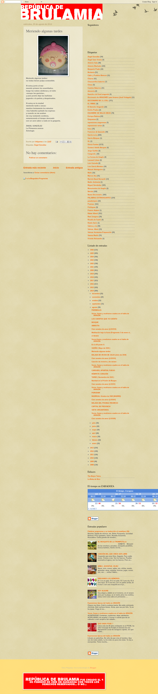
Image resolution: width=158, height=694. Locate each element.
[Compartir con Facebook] (68, 142)
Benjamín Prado (94, 69)
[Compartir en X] (66, 142)
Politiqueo (92, 207)
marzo (94, 436)
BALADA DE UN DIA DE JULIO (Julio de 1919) (109, 355)
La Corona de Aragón (96, 157)
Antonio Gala (93, 63)
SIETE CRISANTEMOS (100, 410)
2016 (92, 284)
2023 (92, 260)
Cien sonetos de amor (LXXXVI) (104, 358)
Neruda (90, 191)
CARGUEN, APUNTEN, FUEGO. (103, 370)
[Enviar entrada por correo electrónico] (56, 142)
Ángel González (40, 145)
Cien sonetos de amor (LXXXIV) (104, 400)
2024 (92, 257)
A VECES (95, 336)
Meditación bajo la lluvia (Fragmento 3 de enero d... (111, 332)
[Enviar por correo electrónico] (61, 142)
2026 (92, 250)
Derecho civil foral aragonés (98, 94)
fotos (89, 129)
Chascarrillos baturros (96, 82)
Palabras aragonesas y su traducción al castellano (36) (108, 531)
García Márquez (94, 138)
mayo (94, 430)
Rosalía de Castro (94, 220)
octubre (95, 300)
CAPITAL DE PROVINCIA (101, 406)
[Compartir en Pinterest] (70, 142)
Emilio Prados (93, 110)
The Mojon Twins (94, 476)
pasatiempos (92, 201)
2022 (92, 263)
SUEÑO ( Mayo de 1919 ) (101, 348)
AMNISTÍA (95, 326)
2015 (92, 287)
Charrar (90, 79)
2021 (92, 267)
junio (94, 426)
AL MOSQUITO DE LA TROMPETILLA (112, 542)
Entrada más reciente (34, 168)
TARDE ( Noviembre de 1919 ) (103, 377)
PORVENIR (96, 393)
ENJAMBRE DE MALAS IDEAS (99, 113)
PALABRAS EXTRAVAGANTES (99, 198)
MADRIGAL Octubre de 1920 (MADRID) (106, 396)
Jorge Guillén (93, 151)
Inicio (56, 168)
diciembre (96, 294)
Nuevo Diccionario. (95, 195)
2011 (92, 454)
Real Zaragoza (93, 217)
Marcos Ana (92, 176)
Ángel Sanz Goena (95, 60)
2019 (92, 274)
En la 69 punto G (98, 345)
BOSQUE (95, 322)
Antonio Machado (94, 66)
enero (94, 443)
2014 (92, 291)
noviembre (96, 297)
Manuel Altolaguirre (95, 169)
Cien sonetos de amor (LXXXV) (103, 384)
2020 (92, 270)
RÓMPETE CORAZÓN (100, 374)
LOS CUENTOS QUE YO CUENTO (104, 319)
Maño (90, 173)
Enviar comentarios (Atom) (45, 173)
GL (89, 141)
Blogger (93, 668)
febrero (95, 440)
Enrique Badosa (94, 116)
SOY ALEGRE (103, 591)
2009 (92, 461)
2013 (92, 448)
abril (94, 433)
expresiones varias (95, 126)
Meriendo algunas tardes (101, 351)
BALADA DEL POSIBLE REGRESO (105, 403)
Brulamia (91, 72)
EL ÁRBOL (92, 104)
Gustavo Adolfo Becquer (97, 147)
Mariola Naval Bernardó (97, 179)
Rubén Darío (92, 223)
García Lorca (92, 135)
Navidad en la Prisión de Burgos (104, 381)
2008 (92, 465)
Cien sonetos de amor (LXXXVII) (104, 329)
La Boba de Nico (94, 479)
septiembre (96, 304)
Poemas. (91, 204)
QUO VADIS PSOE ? (105, 624)
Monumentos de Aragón (97, 188)
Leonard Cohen (93, 160)
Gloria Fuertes (93, 144)
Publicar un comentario (38, 158)
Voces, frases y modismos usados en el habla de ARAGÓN (110, 613)
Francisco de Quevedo (96, 132)
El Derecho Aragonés (96, 107)
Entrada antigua (74, 168)
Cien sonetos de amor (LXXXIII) (104, 418)
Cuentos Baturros (94, 88)
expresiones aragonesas (97, 122)
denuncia (91, 91)
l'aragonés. (92, 154)
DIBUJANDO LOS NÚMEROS (108, 578)
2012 (92, 451)
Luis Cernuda (93, 163)
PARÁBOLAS (96, 310)
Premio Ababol (93, 210)
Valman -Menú (93, 229)
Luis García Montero (95, 166)
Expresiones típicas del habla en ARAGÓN (104, 603)
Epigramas (92, 119)
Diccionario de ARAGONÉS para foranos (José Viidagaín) (109, 97)
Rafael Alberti (93, 213)
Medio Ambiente (94, 182)
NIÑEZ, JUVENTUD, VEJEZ (108, 566)
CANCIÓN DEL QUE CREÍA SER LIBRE (112, 554)
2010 (92, 458)
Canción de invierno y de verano (104, 362)
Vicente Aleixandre (95, 239)
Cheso (90, 85)
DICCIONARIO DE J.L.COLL (98, 101)
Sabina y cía (92, 226)
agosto (95, 307)
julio (94, 423)
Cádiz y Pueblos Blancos (97, 75)
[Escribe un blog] (63, 142)
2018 (92, 277)
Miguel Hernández (94, 185)
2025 (92, 253)
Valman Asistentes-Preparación (99, 232)
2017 (92, 280)
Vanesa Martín (93, 235)
